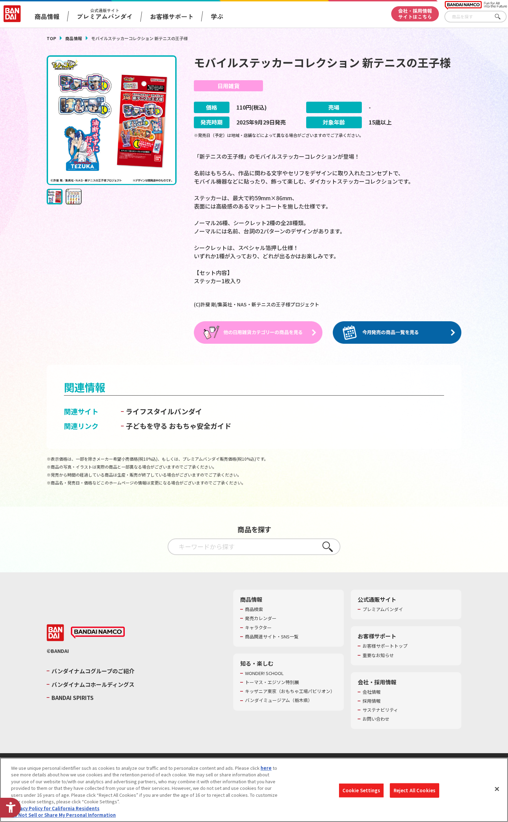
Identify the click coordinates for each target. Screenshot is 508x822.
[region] (254, 790)
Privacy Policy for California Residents (55, 808)
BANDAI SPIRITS (72, 697)
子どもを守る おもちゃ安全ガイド (178, 426)
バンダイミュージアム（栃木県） (278, 700)
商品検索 (254, 609)
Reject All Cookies (414, 790)
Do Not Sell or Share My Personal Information (63, 815)
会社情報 (371, 692)
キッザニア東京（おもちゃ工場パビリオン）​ (290, 691)
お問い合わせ (376, 719)
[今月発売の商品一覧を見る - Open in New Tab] (397, 332)
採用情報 (371, 701)
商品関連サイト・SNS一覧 (272, 637)
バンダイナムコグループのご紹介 (92, 671)
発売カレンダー (260, 618)
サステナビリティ (380, 710)
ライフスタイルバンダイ (164, 411)
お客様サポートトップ (385, 646)
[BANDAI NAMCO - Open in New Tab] (98, 633)
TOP (51, 38)
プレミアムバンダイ (383, 609)
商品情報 (73, 38)
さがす (501, 16)
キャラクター (258, 628)
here (266, 768)
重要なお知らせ (378, 655)
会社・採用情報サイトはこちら (415, 13)
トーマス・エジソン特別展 (272, 682)
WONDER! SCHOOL (264, 673)
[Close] (497, 788)
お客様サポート (172, 16)
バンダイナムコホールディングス (92, 684)
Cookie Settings (361, 790)
